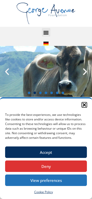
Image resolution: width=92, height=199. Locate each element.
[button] (84, 104)
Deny (46, 166)
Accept (46, 152)
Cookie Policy (43, 192)
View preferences (46, 180)
